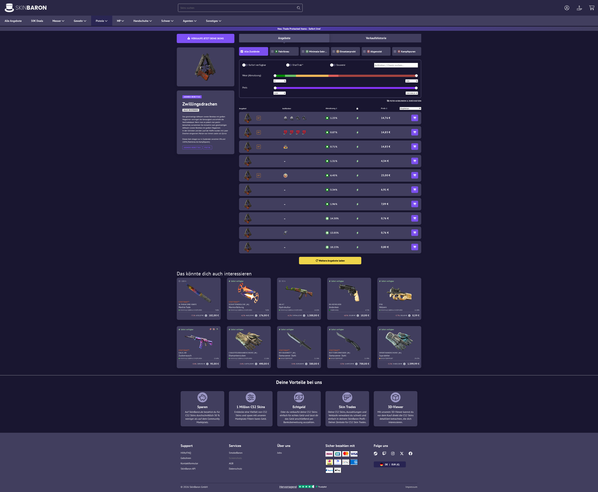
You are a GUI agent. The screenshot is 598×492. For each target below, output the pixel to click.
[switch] (245, 65)
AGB (231, 463)
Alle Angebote (13, 21)
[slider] (275, 75)
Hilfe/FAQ (186, 452)
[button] (567, 8)
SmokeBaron (235, 452)
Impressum (411, 486)
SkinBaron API (188, 468)
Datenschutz (235, 468)
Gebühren (186, 458)
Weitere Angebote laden (331, 260)
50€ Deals (37, 21)
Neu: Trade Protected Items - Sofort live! (299, 28)
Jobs (279, 452)
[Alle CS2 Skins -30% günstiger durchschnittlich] (9, 7)
